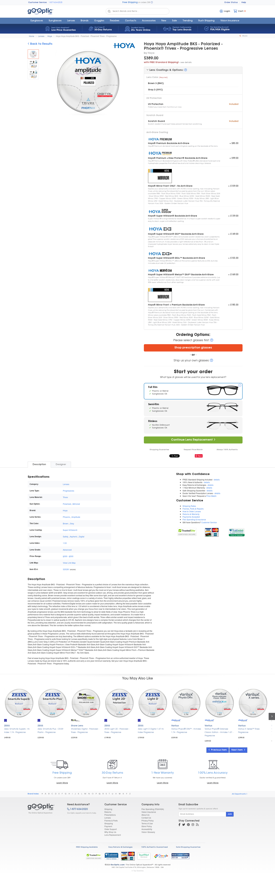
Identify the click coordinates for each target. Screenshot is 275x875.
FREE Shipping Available (87, 847)
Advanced (67, 549)
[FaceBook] (179, 825)
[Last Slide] (44, 83)
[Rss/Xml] (197, 825)
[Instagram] (193, 825)
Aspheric (73, 536)
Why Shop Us (110, 832)
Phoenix (66, 517)
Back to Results (40, 44)
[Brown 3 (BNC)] (33, 64)
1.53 (65, 543)
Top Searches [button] (138, 871)
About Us (145, 814)
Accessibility (146, 829)
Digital (81, 536)
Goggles (99, 21)
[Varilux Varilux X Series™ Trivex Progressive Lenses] (253, 703)
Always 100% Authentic (227, 450)
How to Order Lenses (192, 511)
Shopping (108, 823)
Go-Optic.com (117, 865)
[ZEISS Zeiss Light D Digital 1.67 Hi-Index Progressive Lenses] (153, 703)
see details (186, 62)
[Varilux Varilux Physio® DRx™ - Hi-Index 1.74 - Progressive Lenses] (186, 703)
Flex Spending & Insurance (194, 519)
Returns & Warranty (191, 514)
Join (230, 814)
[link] (236, 532)
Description (39, 464)
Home (31, 36)
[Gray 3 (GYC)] (33, 74)
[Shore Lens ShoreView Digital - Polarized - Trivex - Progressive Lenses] (86, 703)
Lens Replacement (112, 834)
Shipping (108, 809)
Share (244, 36)
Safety (65, 536)
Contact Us (146, 817)
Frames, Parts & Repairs (193, 508)
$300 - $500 (68, 556)
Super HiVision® (70, 530)
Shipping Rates (189, 506)
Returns (107, 812)
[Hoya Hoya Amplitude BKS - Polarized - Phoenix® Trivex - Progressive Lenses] (33, 54)
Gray (72, 523)
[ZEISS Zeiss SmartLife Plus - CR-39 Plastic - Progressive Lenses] (52, 703)
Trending (188, 21)
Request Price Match (193, 450)
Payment (108, 826)
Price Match (211, 496)
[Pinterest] (188, 825)
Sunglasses (55, 21)
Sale (174, 21)
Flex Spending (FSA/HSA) (152, 809)
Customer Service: (37, 3)
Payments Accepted (191, 516)
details (217, 479)
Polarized (67, 504)
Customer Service (209, 522)
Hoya (49, 36)
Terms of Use (147, 823)
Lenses (71, 21)
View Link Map (69, 562)
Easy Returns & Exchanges (121, 847)
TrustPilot (144, 856)
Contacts (130, 21)
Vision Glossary (148, 832)
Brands (84, 21)
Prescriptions (110, 814)
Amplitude (75, 517)
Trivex (65, 497)
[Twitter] (183, 825)
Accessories (149, 21)
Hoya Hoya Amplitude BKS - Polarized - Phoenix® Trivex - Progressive (86, 36)
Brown (65, 523)
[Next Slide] (132, 83)
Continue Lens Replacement (192, 440)
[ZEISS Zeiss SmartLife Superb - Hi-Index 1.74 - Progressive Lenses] (19, 703)
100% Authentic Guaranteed (154, 847)
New (163, 21)
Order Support (110, 829)
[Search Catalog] (109, 11)
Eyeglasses (37, 21)
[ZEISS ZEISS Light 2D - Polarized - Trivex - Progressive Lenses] (119, 703)
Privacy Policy (147, 820)
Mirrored (76, 504)
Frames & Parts (111, 820)
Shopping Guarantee (159, 450)
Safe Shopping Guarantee (188, 847)
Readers (114, 21)
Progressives (68, 490)
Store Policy (146, 826)
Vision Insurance (148, 812)
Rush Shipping (206, 21)
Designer (61, 464)
